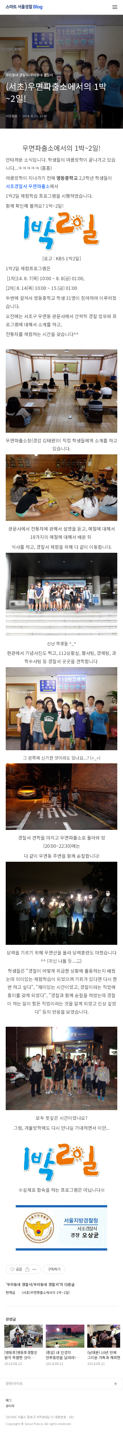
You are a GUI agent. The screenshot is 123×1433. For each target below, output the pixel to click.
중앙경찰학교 (16, 1420)
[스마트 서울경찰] (24, 7)
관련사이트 (14, 1383)
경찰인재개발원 (18, 1411)
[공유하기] (27, 1269)
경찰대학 (13, 1402)
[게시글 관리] (34, 1269)
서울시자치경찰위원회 (23, 1393)
